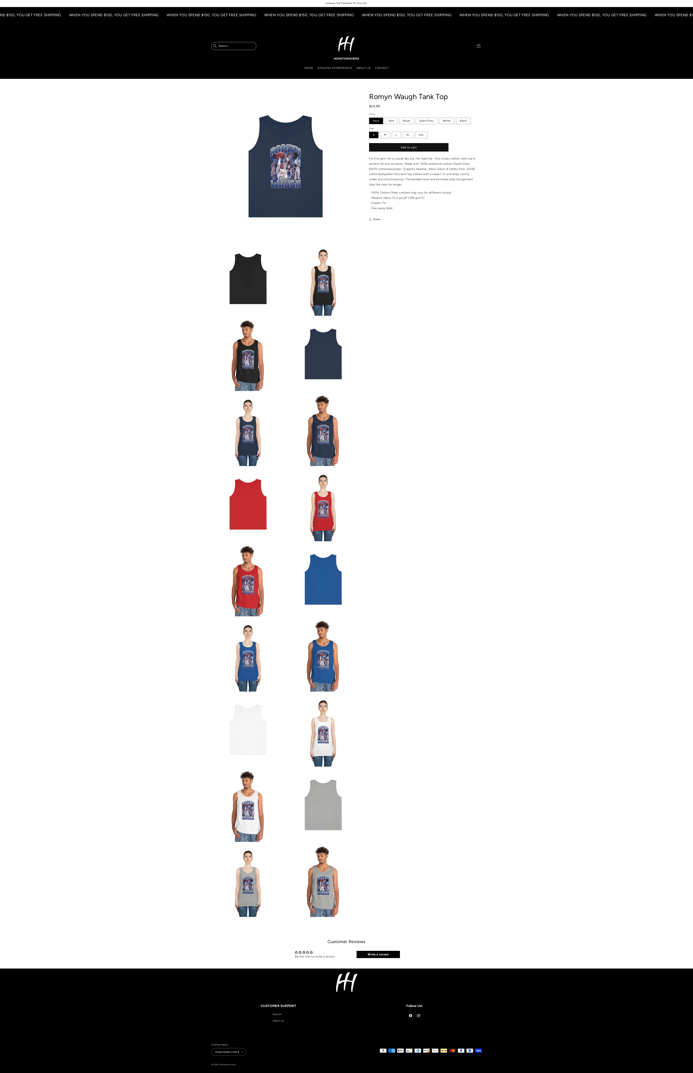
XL (408, 134)
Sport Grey (426, 120)
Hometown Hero (228, 1064)
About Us (278, 1020)
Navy (376, 120)
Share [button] (376, 219)
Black (463, 120)
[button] (233, 46)
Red (391, 120)
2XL (421, 134)
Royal (406, 120)
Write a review (378, 954)
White (446, 120)
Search (277, 1014)
